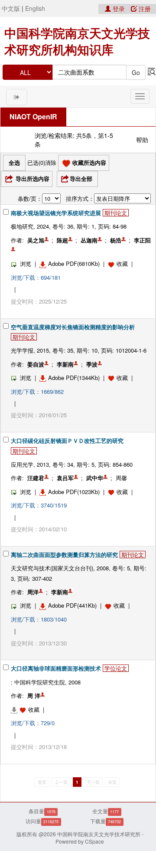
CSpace (94, 841)
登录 (119, 8)
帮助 (142, 139)
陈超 (62, 240)
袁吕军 (65, 478)
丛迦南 (89, 240)
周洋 (33, 592)
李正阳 (142, 240)
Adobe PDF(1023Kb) (74, 492)
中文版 (11, 8)
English (35, 8)
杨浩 (115, 240)
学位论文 (115, 668)
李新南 (65, 364)
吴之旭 (35, 240)
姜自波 (35, 364)
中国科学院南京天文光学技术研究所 (98, 834)
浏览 (25, 263)
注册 (144, 8)
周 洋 (33, 695)
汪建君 (35, 478)
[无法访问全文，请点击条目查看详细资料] (19, 709)
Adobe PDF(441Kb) (72, 605)
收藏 (122, 263)
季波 (92, 364)
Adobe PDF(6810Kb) (74, 263)
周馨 (121, 478)
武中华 (94, 478)
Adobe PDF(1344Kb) (74, 377)
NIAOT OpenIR (33, 116)
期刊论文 (115, 212)
